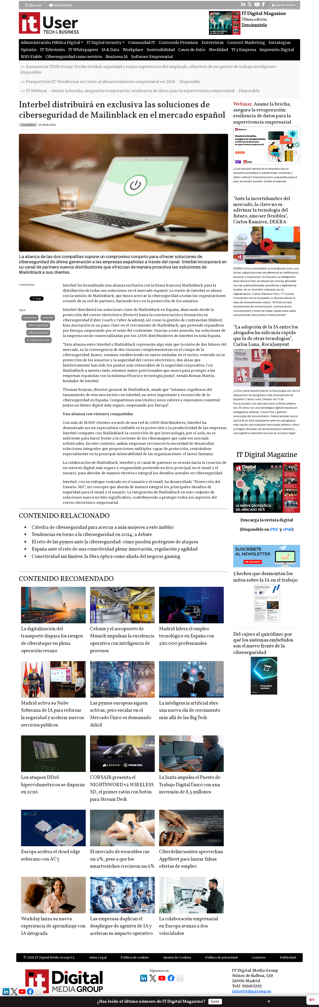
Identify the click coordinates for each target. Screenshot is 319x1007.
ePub (287, 529)
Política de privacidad (221, 957)
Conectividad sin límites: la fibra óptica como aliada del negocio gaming (106, 556)
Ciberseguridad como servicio (74, 56)
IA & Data (110, 49)
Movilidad (218, 49)
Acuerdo (47, 317)
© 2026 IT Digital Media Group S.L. (49, 957)
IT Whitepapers (83, 49)
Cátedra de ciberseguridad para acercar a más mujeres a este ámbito (103, 527)
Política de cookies (135, 957)
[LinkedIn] (243, 4)
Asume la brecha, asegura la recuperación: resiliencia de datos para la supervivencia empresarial (262, 113)
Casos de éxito (191, 49)
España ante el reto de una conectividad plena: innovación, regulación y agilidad (115, 549)
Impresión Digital (277, 49)
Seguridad (30, 317)
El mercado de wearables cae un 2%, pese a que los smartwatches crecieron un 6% (122, 859)
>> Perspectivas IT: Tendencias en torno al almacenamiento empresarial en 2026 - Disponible (111, 81)
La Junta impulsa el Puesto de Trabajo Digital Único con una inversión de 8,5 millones (189, 785)
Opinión (29, 49)
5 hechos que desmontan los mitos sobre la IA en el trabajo (265, 577)
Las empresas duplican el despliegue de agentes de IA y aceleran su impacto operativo (121, 926)
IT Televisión (52, 49)
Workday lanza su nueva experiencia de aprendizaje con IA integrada (53, 926)
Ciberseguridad (38, 325)
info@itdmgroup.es (251, 991)
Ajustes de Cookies (177, 957)
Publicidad (288, 957)
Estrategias (280, 42)
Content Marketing (246, 42)
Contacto (259, 957)
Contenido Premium (178, 42)
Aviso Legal (98, 957)
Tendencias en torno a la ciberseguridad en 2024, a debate (92, 534)
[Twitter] (249, 4)
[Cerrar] (269, 1001)
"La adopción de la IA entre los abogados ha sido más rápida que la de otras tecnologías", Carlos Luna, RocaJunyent (265, 336)
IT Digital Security (38, 340)
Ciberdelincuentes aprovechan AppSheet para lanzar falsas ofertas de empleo (191, 859)
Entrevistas (213, 42)
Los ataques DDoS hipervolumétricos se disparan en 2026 (53, 785)
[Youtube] (257, 4)
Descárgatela (254, 25)
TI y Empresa (243, 49)
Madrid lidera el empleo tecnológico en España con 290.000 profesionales (186, 636)
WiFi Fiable (31, 56)
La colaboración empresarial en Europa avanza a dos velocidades (188, 926)
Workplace (133, 49)
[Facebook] (263, 4)
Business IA (117, 56)
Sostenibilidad (161, 49)
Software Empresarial (152, 56)
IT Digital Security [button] (104, 42)
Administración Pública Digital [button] (50, 42)
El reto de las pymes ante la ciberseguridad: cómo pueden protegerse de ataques (115, 542)
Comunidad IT (141, 42)
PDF (274, 529)
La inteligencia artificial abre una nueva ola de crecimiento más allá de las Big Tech (189, 710)
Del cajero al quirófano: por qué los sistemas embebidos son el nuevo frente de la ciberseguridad (263, 643)
